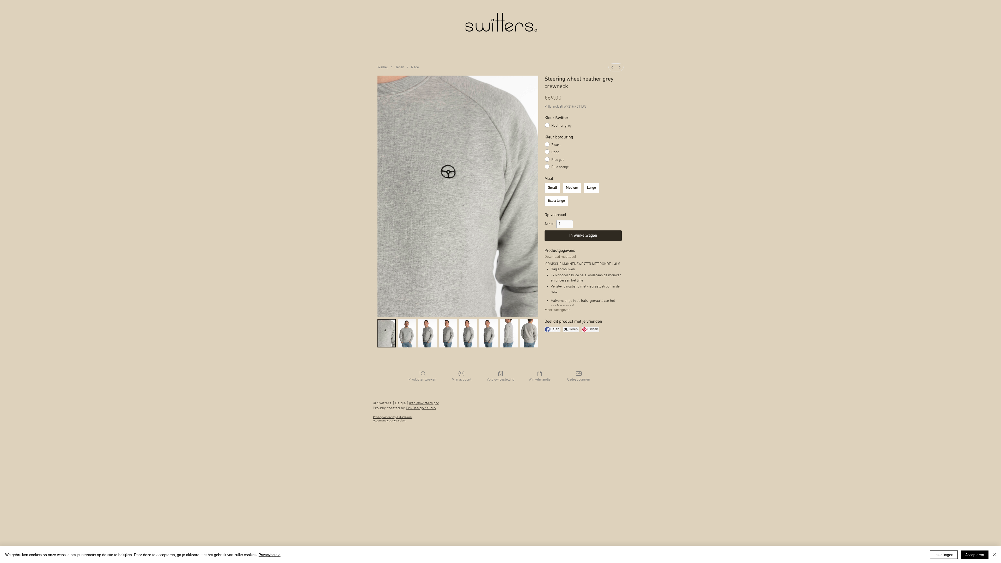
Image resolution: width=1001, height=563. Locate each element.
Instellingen (944, 554)
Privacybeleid (269, 554)
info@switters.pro (424, 403)
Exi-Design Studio (421, 408)
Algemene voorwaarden (389, 420)
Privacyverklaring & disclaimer (392, 417)
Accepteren (974, 554)
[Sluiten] (995, 554)
